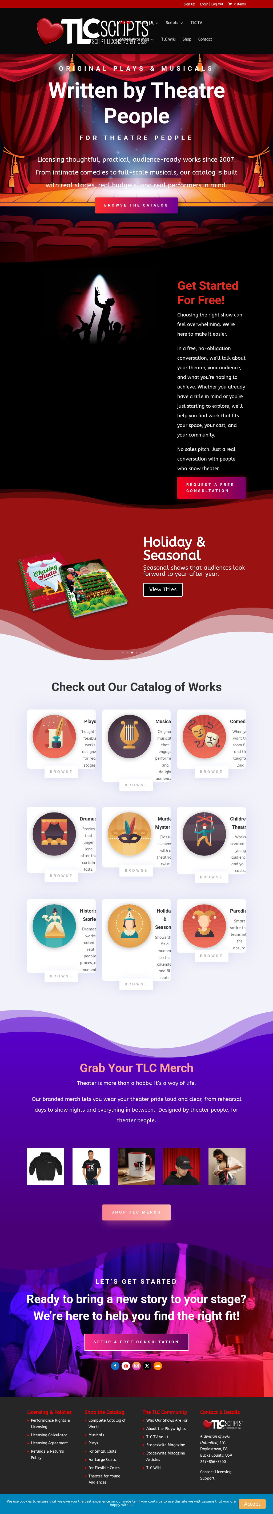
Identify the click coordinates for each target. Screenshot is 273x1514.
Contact (205, 40)
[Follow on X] (147, 1366)
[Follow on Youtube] (126, 1366)
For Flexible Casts (104, 1468)
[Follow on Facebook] (115, 1366)
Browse (61, 772)
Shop (187, 40)
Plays (93, 1443)
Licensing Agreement (49, 1443)
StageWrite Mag (134, 40)
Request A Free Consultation (210, 487)
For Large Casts (102, 1459)
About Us (146, 23)
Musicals (96, 1435)
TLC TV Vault (157, 1437)
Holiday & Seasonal (174, 548)
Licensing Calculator (49, 1435)
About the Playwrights (166, 1428)
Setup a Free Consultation (136, 1342)
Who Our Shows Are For (167, 1420)
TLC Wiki (168, 40)
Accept (252, 1504)
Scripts (172, 23)
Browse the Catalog (136, 205)
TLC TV (196, 23)
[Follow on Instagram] (136, 1366)
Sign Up (189, 4)
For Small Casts (103, 1451)
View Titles (162, 589)
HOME (125, 23)
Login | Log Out (211, 4)
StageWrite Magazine (165, 1445)
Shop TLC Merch (136, 1212)
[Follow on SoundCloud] (158, 1366)
